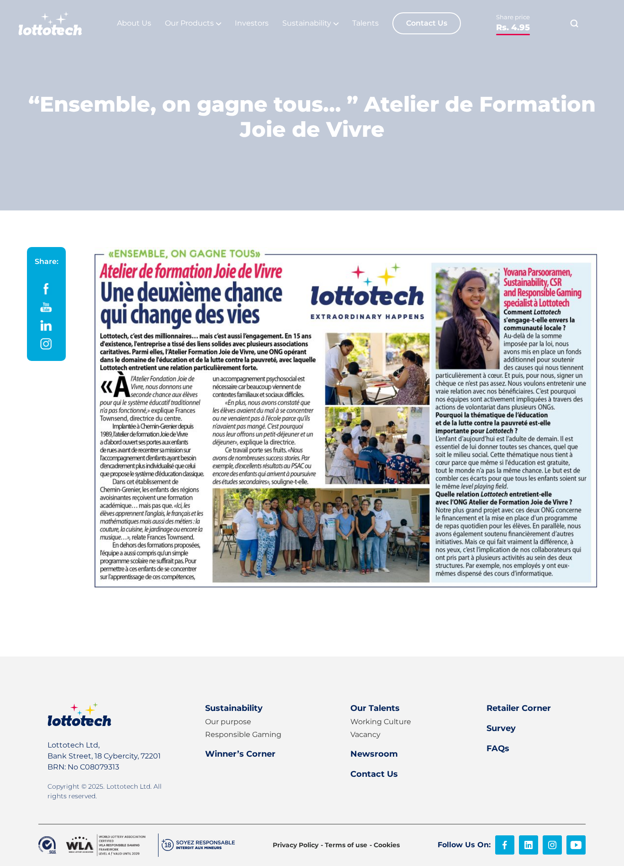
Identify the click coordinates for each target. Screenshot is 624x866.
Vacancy (365, 734)
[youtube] (576, 845)
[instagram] (552, 845)
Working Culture (380, 721)
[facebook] (504, 845)
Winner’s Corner (240, 754)
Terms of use (346, 845)
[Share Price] (513, 23)
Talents (365, 23)
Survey (501, 728)
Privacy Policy (295, 845)
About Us (134, 23)
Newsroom (374, 754)
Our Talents (375, 708)
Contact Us (426, 23)
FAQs (498, 748)
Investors (252, 23)
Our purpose (228, 721)
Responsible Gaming (243, 734)
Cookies (387, 845)
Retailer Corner (519, 708)
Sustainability (234, 708)
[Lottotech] (50, 23)
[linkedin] (528, 845)
